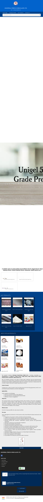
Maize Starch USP (29, 326)
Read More (21, 447)
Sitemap (3, 466)
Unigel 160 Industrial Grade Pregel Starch (25, 279)
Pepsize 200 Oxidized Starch (19, 359)
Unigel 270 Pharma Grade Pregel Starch (19, 346)
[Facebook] (2, 456)
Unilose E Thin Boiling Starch (9, 288)
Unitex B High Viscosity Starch (5, 359)
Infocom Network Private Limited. (19, 498)
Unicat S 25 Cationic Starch (17, 326)
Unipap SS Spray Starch (19, 371)
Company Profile (12, 12)
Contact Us (27, 12)
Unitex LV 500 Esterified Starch (17, 309)
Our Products (20, 12)
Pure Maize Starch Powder (4, 346)
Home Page (5, 12)
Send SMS (22, 491)
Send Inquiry (22, 488)
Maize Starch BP (5, 371)
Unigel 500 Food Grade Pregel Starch (9, 279)
